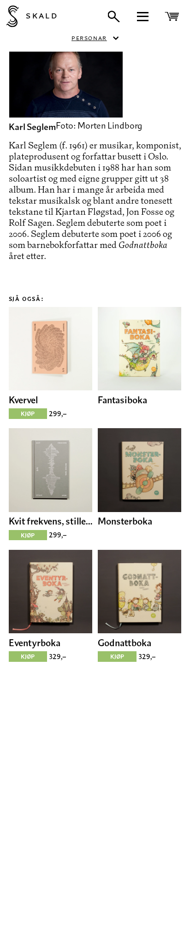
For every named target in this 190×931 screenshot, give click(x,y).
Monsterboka (125, 521)
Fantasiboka (122, 400)
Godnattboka (124, 642)
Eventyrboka (34, 642)
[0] (173, 16)
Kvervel (23, 400)
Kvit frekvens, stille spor (50, 521)
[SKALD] (9, 16)
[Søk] (113, 16)
